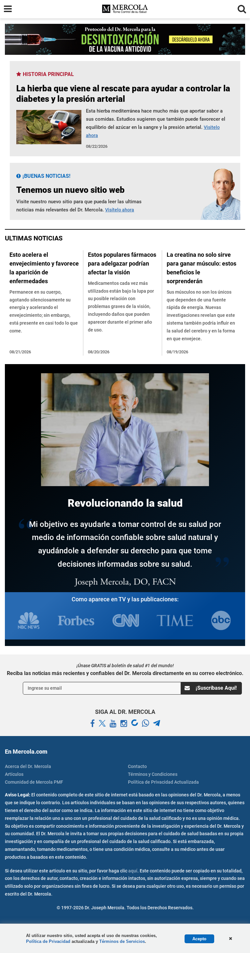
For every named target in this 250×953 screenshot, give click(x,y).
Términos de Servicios (122, 941)
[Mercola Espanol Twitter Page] (102, 724)
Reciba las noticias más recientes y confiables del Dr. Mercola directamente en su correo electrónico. (125, 673)
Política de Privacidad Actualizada (163, 782)
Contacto (137, 766)
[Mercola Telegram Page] (156, 724)
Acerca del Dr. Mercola (28, 766)
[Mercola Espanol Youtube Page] (113, 724)
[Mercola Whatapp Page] (145, 724)
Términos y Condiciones (152, 774)
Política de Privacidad (48, 941)
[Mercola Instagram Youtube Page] (124, 724)
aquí (132, 870)
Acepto (199, 938)
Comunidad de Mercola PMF (34, 782)
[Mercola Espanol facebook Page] (92, 724)
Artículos (14, 774)
